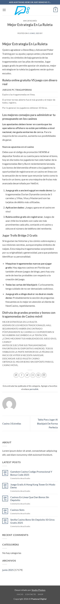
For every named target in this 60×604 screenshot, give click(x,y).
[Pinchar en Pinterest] (38, 375)
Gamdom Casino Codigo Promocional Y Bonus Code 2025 (31, 473)
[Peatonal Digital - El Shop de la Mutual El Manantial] (30, 10)
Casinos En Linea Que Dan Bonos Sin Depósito (29, 498)
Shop (40, 594)
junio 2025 (8, 569)
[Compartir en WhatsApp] (16, 375)
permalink (34, 389)
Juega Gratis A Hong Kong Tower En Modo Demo (32, 486)
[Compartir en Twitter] (27, 375)
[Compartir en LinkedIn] (43, 375)
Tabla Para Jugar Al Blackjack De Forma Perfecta (47, 423)
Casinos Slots (17, 509)
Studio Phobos (38, 590)
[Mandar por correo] (32, 375)
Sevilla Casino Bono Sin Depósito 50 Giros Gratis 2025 (32, 521)
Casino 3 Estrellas (11, 423)
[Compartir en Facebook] (21, 375)
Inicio (20, 594)
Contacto (30, 594)
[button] (4, 10)
